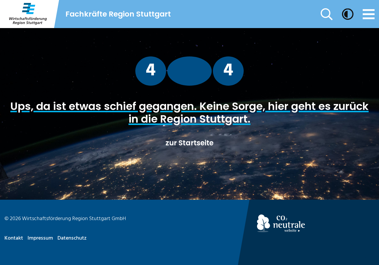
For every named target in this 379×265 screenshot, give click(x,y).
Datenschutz (71, 238)
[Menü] (369, 14)
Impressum (40, 238)
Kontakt (13, 238)
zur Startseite (189, 143)
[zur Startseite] (27, 14)
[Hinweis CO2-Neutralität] (316, 223)
